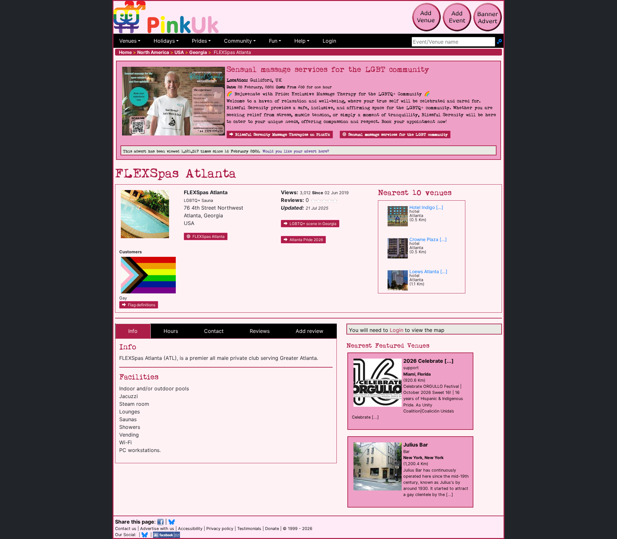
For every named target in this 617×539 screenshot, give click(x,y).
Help (300, 41)
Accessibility (190, 528)
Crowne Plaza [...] (428, 239)
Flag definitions (141, 304)
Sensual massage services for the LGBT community (398, 134)
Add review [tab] (309, 331)
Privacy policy (219, 528)
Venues (128, 41)
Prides (199, 41)
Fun (273, 41)
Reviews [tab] (260, 331)
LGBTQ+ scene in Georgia (313, 223)
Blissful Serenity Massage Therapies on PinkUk (282, 134)
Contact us (125, 528)
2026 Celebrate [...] (428, 361)
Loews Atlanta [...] (428, 271)
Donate (272, 528)
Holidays (164, 41)
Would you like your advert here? (296, 151)
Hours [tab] (171, 331)
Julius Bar (415, 444)
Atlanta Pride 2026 (306, 239)
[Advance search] (499, 42)
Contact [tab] (214, 331)
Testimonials (249, 528)
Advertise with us (157, 528)
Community (238, 41)
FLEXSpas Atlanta (208, 236)
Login (329, 41)
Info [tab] (133, 331)
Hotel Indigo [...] (426, 207)
